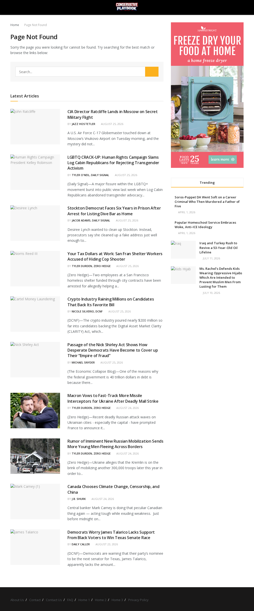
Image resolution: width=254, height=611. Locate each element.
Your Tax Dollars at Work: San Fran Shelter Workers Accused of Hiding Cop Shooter (114, 256)
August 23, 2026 (106, 544)
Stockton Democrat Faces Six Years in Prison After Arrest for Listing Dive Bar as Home (114, 210)
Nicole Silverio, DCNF (87, 311)
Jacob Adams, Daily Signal (91, 220)
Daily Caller (81, 544)
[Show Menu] (12, 7)
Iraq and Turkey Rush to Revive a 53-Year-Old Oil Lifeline (218, 247)
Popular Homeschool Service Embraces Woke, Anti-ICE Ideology (205, 224)
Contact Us (54, 600)
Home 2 (100, 600)
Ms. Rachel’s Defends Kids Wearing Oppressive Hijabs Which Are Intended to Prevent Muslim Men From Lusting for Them (220, 277)
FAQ (70, 600)
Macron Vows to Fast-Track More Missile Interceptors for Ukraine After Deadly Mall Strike (112, 398)
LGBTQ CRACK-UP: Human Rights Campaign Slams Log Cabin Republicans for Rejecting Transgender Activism (113, 162)
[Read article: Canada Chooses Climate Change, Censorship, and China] (35, 501)
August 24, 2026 (127, 408)
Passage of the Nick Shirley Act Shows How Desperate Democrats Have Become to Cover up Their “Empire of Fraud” (112, 350)
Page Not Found (35, 25)
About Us (17, 600)
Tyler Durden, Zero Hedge (91, 266)
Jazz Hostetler (83, 124)
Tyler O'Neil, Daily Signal (90, 175)
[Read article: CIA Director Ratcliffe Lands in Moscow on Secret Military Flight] (35, 126)
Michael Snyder (83, 362)
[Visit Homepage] (126, 7)
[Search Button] (241, 7)
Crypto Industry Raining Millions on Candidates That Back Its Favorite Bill (110, 301)
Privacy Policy (138, 600)
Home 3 (117, 600)
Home (14, 25)
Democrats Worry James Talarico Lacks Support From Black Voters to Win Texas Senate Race (111, 534)
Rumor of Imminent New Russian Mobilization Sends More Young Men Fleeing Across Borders (115, 443)
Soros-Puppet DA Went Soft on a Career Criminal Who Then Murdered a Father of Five (207, 201)
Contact (35, 600)
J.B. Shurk (79, 499)
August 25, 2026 (111, 124)
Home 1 (84, 600)
